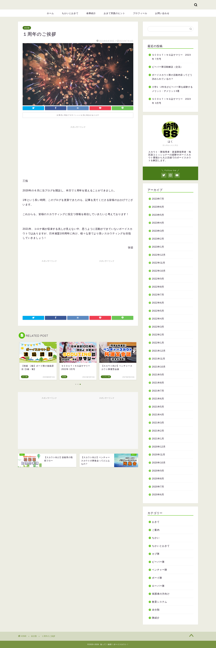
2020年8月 (158, 478)
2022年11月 (158, 262)
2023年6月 (158, 206)
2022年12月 (159, 254)
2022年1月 (158, 342)
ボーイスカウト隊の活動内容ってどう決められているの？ (172, 77)
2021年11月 (158, 358)
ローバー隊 (158, 585)
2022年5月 (158, 310)
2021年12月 (159, 350)
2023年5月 (158, 214)
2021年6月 (158, 398)
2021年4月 (158, 414)
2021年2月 (158, 430)
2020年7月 (158, 486)
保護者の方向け (161, 593)
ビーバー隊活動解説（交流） (167, 67)
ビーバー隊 (158, 561)
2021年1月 (158, 438)
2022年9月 (158, 278)
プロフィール (140, 13)
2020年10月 (159, 462)
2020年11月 (158, 454)
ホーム (50, 13)
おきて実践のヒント (114, 13)
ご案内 (156, 530)
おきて (156, 521)
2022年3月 (158, 326)
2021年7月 (158, 390)
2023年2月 (158, 238)
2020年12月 (159, 446)
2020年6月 (158, 494)
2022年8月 (158, 286)
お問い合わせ (162, 13)
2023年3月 (158, 230)
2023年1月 (158, 246)
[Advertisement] (78, 152)
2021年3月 (158, 422)
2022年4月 (158, 318)
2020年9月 (158, 470)
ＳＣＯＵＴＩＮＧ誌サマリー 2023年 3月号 (171, 101)
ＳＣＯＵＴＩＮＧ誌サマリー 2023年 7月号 (171, 57)
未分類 (26, 28)
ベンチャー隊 (159, 569)
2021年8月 (158, 382)
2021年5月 (158, 406)
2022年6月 (158, 302)
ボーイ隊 (157, 577)
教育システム (159, 601)
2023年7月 (158, 198)
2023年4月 (158, 222)
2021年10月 (159, 366)
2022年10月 (159, 270)
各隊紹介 (91, 13)
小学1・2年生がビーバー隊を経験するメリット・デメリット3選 (172, 89)
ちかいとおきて (70, 13)
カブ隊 (156, 553)
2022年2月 (158, 334)
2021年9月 (158, 374)
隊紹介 (156, 617)
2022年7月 (158, 294)
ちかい (156, 537)
